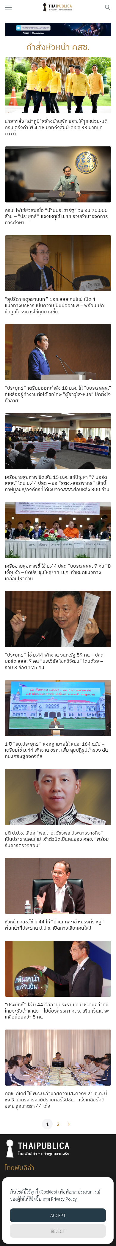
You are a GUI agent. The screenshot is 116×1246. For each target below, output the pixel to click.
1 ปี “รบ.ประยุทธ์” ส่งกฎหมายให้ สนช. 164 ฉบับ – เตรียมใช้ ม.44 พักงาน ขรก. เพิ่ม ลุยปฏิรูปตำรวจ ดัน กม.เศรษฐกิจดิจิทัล (56, 750)
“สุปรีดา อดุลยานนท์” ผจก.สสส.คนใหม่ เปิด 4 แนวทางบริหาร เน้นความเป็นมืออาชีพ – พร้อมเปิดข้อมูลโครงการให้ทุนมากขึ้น (54, 305)
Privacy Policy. (64, 1199)
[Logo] (58, 7)
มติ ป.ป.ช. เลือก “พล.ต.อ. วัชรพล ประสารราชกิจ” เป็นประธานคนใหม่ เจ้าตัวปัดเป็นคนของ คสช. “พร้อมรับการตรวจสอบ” (57, 839)
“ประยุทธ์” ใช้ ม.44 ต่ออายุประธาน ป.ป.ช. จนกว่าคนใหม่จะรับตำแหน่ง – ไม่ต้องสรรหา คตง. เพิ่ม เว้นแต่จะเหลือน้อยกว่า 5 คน (57, 1011)
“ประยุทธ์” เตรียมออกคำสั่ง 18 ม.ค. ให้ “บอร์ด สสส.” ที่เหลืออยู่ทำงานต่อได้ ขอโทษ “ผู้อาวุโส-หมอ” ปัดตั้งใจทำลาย (58, 394)
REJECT (58, 1231)
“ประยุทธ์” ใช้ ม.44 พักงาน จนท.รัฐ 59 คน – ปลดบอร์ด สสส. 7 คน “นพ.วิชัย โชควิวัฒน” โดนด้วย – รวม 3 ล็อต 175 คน (54, 661)
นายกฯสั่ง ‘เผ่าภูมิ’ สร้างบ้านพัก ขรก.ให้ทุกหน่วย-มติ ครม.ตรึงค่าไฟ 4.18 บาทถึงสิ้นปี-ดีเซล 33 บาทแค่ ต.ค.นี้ (56, 127)
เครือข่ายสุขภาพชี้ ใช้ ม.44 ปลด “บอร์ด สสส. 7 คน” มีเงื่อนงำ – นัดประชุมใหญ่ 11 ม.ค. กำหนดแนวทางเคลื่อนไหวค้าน (58, 572)
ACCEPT (57, 1215)
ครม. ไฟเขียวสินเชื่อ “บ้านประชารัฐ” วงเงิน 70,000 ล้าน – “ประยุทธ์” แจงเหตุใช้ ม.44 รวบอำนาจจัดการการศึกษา (56, 216)
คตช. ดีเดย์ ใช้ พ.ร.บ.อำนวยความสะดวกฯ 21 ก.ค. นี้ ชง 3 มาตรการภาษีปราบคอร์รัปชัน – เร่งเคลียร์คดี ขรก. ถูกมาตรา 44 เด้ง (56, 1099)
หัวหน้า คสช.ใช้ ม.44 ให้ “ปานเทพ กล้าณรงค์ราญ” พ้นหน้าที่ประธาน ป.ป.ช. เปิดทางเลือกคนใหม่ (54, 925)
